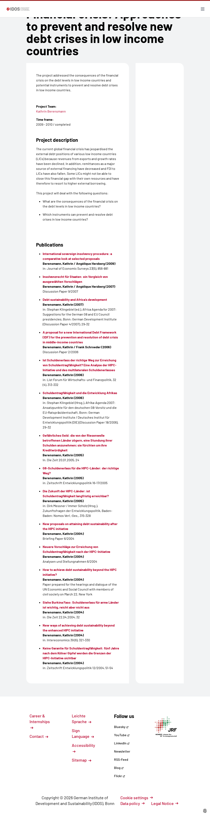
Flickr (118, 776)
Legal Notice (162, 803)
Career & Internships (40, 718)
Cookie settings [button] (134, 797)
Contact (37, 736)
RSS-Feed (121, 759)
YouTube (120, 735)
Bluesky (120, 727)
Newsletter (122, 751)
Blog (117, 768)
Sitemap (80, 759)
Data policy (130, 803)
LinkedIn (120, 743)
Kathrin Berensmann (51, 111)
